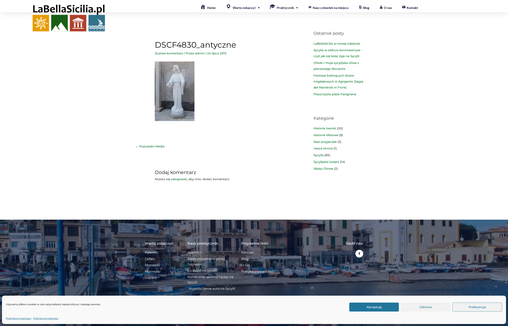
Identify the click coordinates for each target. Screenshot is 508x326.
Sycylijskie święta (326, 162)
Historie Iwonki (325, 128)
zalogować (179, 179)
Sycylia (319, 155)
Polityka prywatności (18, 318)
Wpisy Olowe (323, 168)
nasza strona (323, 148)
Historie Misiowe (326, 135)
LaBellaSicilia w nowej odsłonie (337, 43)
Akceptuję (374, 307)
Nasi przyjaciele (325, 142)
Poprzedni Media (150, 146)
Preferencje (477, 307)
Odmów (425, 307)
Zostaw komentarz (169, 53)
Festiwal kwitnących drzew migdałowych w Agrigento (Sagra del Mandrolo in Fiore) (338, 81)
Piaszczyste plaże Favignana (335, 94)
